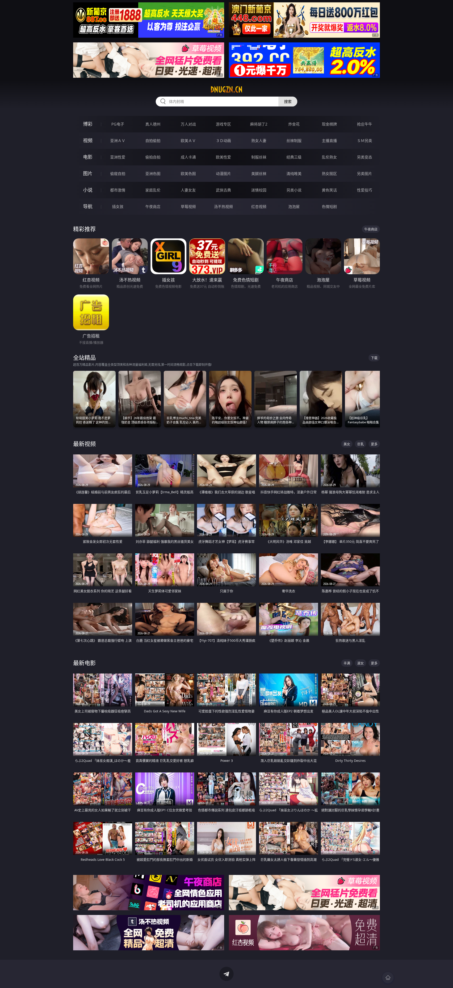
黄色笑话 (329, 190)
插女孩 (117, 206)
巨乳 (360, 444)
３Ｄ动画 (223, 140)
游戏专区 (223, 124)
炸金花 (294, 124)
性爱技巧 (364, 190)
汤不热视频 (223, 206)
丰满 (347, 663)
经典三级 (294, 157)
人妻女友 (188, 190)
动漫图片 (223, 173)
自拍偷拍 (152, 140)
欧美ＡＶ (188, 140)
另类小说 (294, 190)
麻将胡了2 (258, 124)
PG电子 (117, 124)
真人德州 (152, 124)
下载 (374, 357)
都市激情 (117, 190)
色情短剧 (329, 206)
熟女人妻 (258, 140)
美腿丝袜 (258, 173)
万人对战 (188, 124)
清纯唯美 (294, 173)
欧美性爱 (223, 157)
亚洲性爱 (117, 157)
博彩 (87, 124)
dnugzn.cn (226, 89)
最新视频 (84, 444)
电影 (87, 157)
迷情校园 (258, 190)
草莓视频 (188, 206)
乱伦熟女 (329, 157)
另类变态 (364, 157)
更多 (374, 444)
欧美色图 (188, 173)
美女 (347, 444)
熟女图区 (329, 173)
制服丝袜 (258, 157)
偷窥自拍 (117, 173)
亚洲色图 (152, 173)
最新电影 (84, 663)
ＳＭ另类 (364, 140)
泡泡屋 (294, 206)
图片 (87, 173)
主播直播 (329, 140)
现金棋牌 (329, 124)
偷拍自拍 (152, 157)
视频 (87, 140)
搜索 (288, 101)
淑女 (360, 663)
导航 (87, 206)
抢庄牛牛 (364, 124)
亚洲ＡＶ (117, 140)
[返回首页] (388, 977)
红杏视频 (258, 206)
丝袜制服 (294, 140)
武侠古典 (223, 190)
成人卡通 (188, 157)
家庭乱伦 (152, 190)
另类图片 (364, 173)
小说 (87, 190)
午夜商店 (152, 206)
